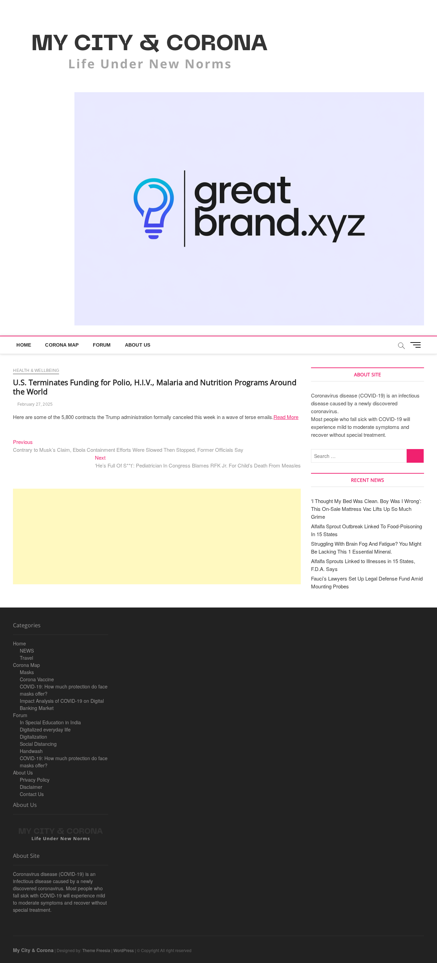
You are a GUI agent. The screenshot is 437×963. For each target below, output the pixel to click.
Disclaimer (31, 786)
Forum (102, 345)
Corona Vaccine (37, 679)
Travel (26, 657)
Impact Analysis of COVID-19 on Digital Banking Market (62, 704)
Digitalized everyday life (45, 729)
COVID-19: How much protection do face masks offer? (64, 690)
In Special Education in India (50, 722)
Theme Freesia (96, 950)
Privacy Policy (35, 779)
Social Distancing (38, 743)
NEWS (27, 650)
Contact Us (32, 794)
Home (23, 345)
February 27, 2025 (34, 404)
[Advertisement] (157, 536)
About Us (138, 345)
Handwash (31, 751)
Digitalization (33, 736)
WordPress (123, 950)
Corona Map (62, 345)
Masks (27, 672)
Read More (285, 416)
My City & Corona (33, 950)
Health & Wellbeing (36, 370)
